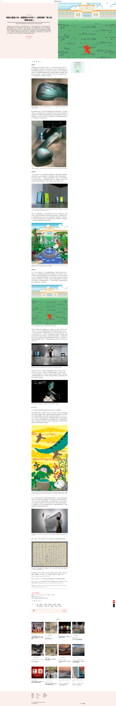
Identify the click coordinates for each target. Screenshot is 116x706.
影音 (37, 696)
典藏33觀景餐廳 (45, 695)
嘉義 (37, 604)
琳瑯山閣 (58, 604)
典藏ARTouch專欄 (47, 637)
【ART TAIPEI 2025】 (74, 659)
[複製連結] (41, 62)
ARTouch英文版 (38, 695)
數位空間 (54, 604)
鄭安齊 (27, 36)
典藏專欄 (32, 694)
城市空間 (45, 604)
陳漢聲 (56, 606)
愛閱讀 (65, 659)
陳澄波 (60, 606)
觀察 (48, 657)
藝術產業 (32, 696)
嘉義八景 (41, 604)
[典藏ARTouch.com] (58, 1)
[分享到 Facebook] (32, 62)
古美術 (37, 693)
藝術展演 (46, 657)
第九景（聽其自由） (40, 606)
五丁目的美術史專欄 (34, 659)
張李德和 (50, 604)
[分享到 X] (39, 62)
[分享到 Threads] (37, 62)
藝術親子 (37, 694)
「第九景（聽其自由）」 (36, 593)
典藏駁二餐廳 (45, 696)
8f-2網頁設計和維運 (34, 703)
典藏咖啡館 (44, 694)
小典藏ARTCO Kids (61, 659)
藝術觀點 (35, 635)
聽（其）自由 (47, 606)
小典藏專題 (65, 683)
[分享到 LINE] (34, 62)
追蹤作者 (30, 36)
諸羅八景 (52, 606)
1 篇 (33, 611)
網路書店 (44, 693)
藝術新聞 (33, 635)
